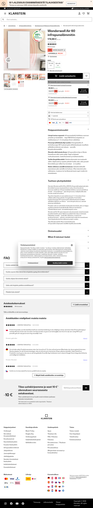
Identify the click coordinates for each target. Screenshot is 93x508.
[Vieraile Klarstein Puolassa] (49, 486)
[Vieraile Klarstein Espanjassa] (49, 482)
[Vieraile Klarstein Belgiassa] (49, 490)
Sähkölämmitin (31, 442)
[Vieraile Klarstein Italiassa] (63, 478)
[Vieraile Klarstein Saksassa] (49, 478)
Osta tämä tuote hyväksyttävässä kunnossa (63, 97)
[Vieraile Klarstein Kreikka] (63, 491)
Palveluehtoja (73, 478)
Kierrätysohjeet (75, 434)
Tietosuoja (36, 502)
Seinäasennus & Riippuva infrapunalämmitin (47, 25)
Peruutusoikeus (53, 447)
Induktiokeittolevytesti (33, 440)
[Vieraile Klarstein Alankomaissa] (52, 490)
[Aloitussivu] (6, 25)
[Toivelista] (84, 13)
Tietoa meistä (74, 431)
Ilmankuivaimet (9, 439)
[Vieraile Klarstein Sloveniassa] (59, 490)
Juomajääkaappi (9, 453)
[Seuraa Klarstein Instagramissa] (5, 503)
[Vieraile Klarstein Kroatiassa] (52, 486)
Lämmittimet (12, 25)
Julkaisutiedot (48, 502)
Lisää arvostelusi (81, 305)
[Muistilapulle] (86, 76)
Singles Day (30, 434)
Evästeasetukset (75, 440)
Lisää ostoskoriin (67, 76)
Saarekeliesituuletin (10, 442)
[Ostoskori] (88, 13)
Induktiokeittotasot (10, 464)
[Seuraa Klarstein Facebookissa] (11, 503)
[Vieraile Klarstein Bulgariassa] (59, 486)
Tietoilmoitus (74, 437)
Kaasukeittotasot (9, 467)
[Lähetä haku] (3, 19)
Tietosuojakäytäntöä (80, 477)
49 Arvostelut (51, 46)
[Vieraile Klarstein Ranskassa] (59, 478)
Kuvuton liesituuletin (10, 445)
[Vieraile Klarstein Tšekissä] (59, 482)
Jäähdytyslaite (9, 456)
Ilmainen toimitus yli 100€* (81, 8)
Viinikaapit (7, 431)
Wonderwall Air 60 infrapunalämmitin (73, 25)
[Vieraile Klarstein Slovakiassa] (56, 482)
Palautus (51, 440)
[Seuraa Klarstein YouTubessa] (17, 503)
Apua (49, 431)
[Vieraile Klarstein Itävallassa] (52, 478)
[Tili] (79, 13)
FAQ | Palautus (52, 437)
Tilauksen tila (52, 434)
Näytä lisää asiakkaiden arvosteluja (49, 375)
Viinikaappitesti (31, 437)
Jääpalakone (8, 450)
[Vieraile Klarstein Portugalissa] (56, 490)
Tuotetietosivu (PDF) (52, 41)
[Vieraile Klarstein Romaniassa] (56, 486)
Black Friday (30, 431)
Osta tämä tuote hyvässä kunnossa (60, 85)
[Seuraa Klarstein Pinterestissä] (23, 503)
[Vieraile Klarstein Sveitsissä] (56, 478)
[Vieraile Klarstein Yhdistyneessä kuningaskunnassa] (52, 482)
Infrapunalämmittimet (25, 25)
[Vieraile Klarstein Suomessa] (63, 486)
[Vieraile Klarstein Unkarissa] (63, 482)
